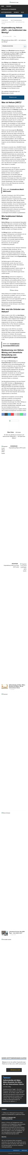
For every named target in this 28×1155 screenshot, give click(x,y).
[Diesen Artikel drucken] (18, 414)
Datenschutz (16, 1150)
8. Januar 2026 (13, 934)
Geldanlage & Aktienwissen (8, 9)
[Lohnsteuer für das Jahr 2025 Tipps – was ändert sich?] (5, 933)
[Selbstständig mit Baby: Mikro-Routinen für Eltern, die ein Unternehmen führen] (5, 686)
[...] (15, 1101)
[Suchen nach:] (14, 15)
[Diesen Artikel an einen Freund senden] (15, 414)
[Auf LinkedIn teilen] (9, 414)
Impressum (24, 1150)
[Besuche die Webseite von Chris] (14, 440)
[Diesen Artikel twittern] (6, 414)
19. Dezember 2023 (7, 36)
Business (16, 12)
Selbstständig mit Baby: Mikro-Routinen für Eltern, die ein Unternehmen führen (17, 686)
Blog (22, 12)
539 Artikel (18, 432)
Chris (15, 36)
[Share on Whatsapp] (21, 414)
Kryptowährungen (6, 12)
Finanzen (8, 6)
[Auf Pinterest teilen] (12, 414)
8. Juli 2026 (12, 689)
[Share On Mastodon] (24, 414)
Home (2, 6)
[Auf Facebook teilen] (3, 414)
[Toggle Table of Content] (24, 46)
